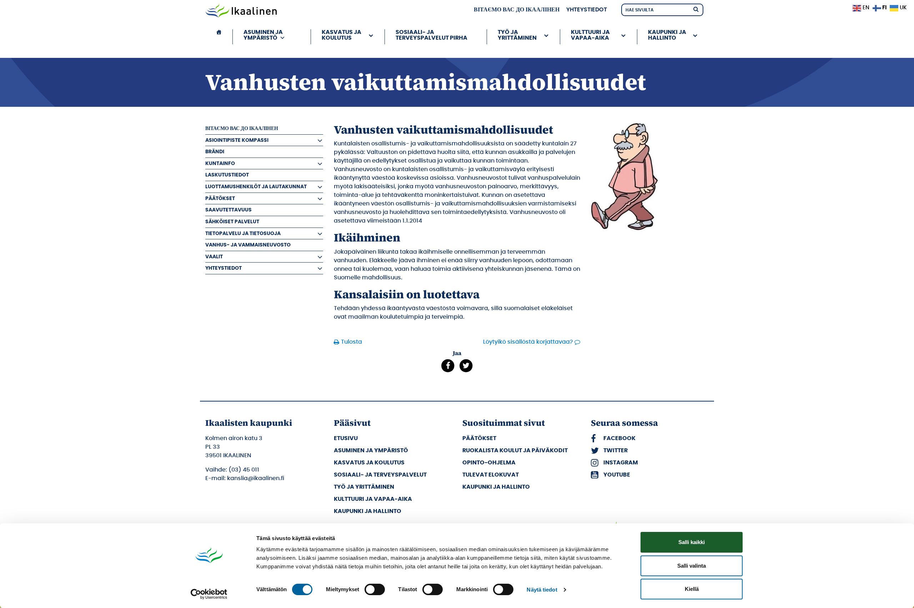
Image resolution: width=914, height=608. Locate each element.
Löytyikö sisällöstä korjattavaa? (528, 342)
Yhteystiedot (586, 10)
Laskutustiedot (227, 175)
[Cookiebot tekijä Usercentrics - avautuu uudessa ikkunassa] (209, 594)
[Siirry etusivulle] (241, 11)
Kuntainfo (220, 163)
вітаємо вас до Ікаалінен (516, 10)
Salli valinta (691, 566)
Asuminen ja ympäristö (371, 450)
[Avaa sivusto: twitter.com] (466, 366)
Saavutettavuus (228, 210)
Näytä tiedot (542, 590)
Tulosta (351, 342)
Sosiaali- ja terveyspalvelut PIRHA (431, 35)
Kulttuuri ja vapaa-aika (373, 499)
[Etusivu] (218, 36)
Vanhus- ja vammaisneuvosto (248, 245)
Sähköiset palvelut (232, 221)
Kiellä (692, 589)
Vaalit (214, 256)
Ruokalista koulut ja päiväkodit (515, 450)
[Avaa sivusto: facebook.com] (448, 366)
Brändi (214, 151)
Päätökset (220, 198)
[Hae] (696, 9)
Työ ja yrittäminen (364, 487)
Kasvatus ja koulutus (369, 462)
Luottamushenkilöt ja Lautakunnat (256, 186)
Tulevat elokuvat (490, 475)
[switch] (375, 589)
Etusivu (346, 438)
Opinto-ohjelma (489, 462)
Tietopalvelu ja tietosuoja (243, 233)
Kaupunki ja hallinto (367, 511)
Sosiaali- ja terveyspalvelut (380, 475)
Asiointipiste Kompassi (236, 140)
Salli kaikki (691, 542)
